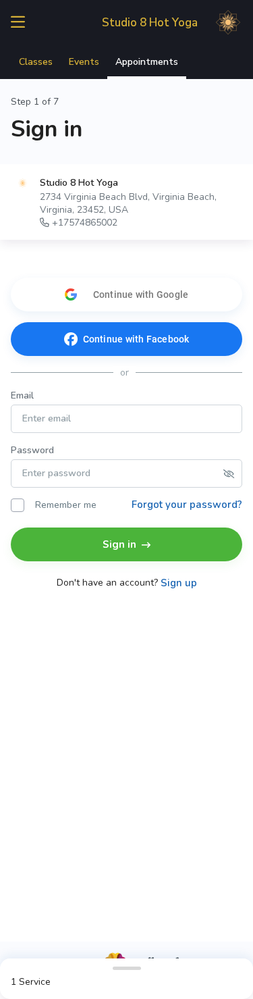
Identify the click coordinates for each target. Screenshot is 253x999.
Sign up (179, 583)
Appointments (146, 61)
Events (84, 61)
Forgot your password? (187, 504)
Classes (36, 61)
